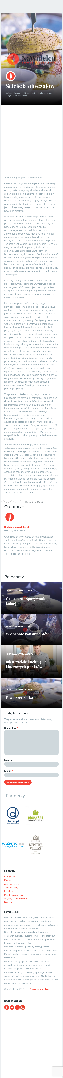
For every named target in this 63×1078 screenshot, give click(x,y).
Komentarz (11, 728)
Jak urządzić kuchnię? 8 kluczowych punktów (26, 664)
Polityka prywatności (13, 895)
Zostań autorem (11, 884)
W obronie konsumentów (27, 634)
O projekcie (9, 876)
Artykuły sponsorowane (15, 898)
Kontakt (7, 880)
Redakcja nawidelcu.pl (16, 527)
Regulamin (9, 891)
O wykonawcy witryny (40, 989)
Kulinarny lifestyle (13, 93)
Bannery (8, 902)
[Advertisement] (31, 137)
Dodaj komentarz (45, 93)
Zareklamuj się (11, 887)
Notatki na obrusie (19, 96)
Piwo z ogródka (19, 697)
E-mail (8, 770)
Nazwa (8, 760)
